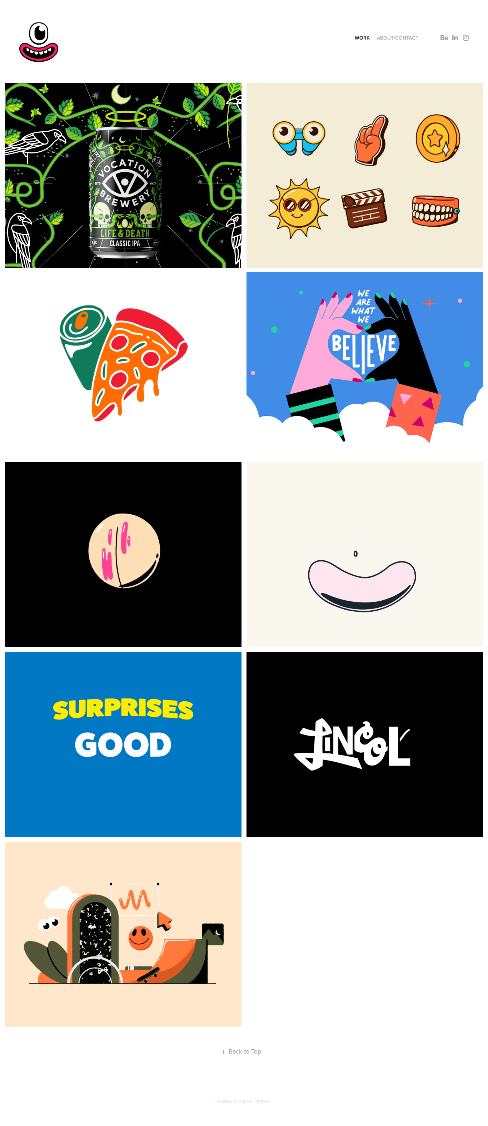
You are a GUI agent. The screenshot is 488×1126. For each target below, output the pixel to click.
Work (362, 37)
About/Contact (397, 37)
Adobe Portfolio (253, 1101)
